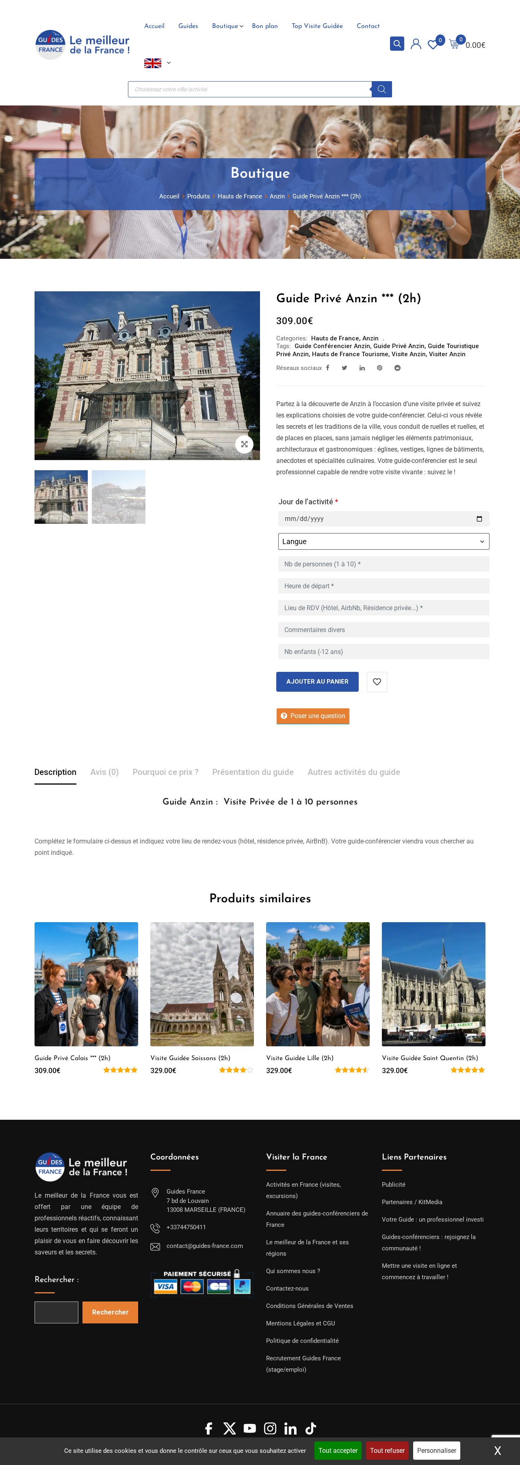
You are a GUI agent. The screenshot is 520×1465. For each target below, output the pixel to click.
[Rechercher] (382, 89)
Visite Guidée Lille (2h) (300, 1058)
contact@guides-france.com (205, 1246)
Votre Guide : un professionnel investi (433, 1219)
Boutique (225, 26)
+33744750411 (186, 1227)
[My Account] (416, 45)
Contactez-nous (287, 1288)
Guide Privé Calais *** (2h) (72, 1058)
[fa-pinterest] (379, 368)
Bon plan (265, 26)
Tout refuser (387, 1450)
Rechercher (110, 1312)
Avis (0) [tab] (104, 772)
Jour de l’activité (308, 501)
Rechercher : (57, 1280)
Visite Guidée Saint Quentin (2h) (430, 1058)
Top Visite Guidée (317, 26)
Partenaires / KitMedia (412, 1202)
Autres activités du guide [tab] (354, 772)
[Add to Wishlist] (377, 682)
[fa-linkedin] (362, 368)
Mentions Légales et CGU (300, 1323)
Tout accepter (338, 1450)
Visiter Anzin (447, 354)
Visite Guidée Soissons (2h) (190, 1058)
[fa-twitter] (344, 368)
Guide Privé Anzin (399, 346)
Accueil (154, 26)
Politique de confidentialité (302, 1341)
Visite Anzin (409, 354)
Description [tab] (55, 772)
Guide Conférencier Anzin (332, 346)
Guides (188, 26)
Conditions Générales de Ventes (309, 1306)
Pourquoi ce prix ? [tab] (166, 772)
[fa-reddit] (397, 368)
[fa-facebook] (327, 368)
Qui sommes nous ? (293, 1271)
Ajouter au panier (317, 681)
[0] (454, 45)
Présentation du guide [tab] (253, 772)
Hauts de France (335, 338)
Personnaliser (436, 1450)
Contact (368, 26)
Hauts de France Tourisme (350, 354)
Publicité (393, 1184)
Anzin (370, 338)
